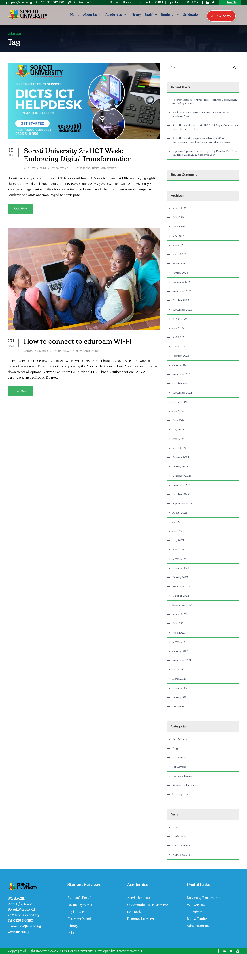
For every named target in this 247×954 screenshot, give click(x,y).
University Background (203, 898)
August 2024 (179, 402)
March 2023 (179, 559)
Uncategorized (180, 794)
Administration (198, 926)
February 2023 (180, 568)
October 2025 (180, 300)
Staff (148, 14)
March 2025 (179, 346)
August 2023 (179, 512)
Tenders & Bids (153, 2)
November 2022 (181, 586)
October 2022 (180, 596)
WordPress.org (181, 854)
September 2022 (182, 605)
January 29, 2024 (36, 351)
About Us (90, 14)
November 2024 (181, 374)
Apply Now (221, 16)
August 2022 (179, 614)
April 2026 (178, 245)
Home (74, 14)
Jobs (178, 2)
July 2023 (178, 522)
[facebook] (202, 2)
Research (134, 912)
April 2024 (178, 439)
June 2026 (178, 226)
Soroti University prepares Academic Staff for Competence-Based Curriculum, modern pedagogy (201, 140)
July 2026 (178, 217)
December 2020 (182, 706)
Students (167, 14)
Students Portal (120, 2)
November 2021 (181, 660)
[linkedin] (207, 2)
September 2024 (182, 392)
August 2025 (179, 319)
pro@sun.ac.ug (30, 926)
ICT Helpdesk (82, 2)
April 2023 (178, 549)
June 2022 (178, 632)
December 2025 (181, 282)
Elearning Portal (79, 919)
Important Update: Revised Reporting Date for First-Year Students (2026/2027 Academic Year (204, 153)
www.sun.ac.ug (18, 932)
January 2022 (180, 651)
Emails (232, 2)
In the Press (82, 168)
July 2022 (178, 623)
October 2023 (180, 494)
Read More (20, 208)
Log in (176, 827)
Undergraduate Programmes (148, 905)
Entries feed (179, 836)
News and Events (104, 168)
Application (75, 912)
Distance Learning (140, 919)
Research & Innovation (185, 785)
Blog (175, 748)
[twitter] (213, 2)
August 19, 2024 (35, 168)
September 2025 (182, 309)
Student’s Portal (79, 898)
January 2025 (180, 365)
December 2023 (181, 476)
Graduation (191, 14)
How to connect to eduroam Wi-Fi (77, 341)
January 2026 (180, 273)
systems (62, 168)
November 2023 (181, 485)
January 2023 (180, 577)
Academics (113, 14)
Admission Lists (139, 898)
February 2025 (180, 356)
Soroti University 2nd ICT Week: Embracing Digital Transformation (78, 154)
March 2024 (179, 448)
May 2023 (178, 540)
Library (135, 14)
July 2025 (178, 328)
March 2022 (179, 642)
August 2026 (179, 208)
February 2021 (180, 688)
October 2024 (180, 383)
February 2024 (180, 457)
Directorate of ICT (128, 951)
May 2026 (178, 236)
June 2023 (178, 531)
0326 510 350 (23, 920)
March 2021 (179, 679)
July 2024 (178, 411)
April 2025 (178, 337)
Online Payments (79, 905)
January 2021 (179, 697)
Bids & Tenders (181, 739)
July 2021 (177, 669)
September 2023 (182, 503)
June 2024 (178, 420)
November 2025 (182, 291)
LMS (195, 2)
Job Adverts (179, 767)
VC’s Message (197, 905)
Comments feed (181, 845)
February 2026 (180, 263)
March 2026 (179, 254)
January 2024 (180, 466)
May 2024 (178, 429)
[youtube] (237, 951)
